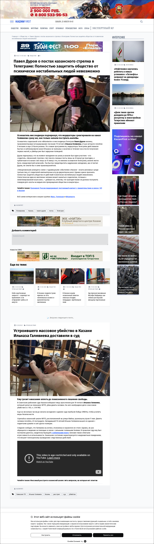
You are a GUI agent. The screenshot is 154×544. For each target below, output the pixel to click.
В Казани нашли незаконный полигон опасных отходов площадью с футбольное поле (72, 297)
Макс (53, 197)
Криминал (59, 28)
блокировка (20, 211)
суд (64, 485)
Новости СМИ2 (16, 250)
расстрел (56, 485)
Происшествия (71, 28)
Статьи (86, 28)
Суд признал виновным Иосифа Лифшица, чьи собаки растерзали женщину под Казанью (97, 296)
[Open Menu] (12, 21)
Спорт (51, 28)
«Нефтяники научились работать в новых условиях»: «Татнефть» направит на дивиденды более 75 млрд (126, 74)
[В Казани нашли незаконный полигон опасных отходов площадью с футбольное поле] (73, 276)
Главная (15, 36)
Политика (44, 28)
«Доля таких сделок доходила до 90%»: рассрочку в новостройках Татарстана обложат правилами (127, 117)
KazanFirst (19, 205)
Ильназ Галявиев (35, 485)
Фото (80, 28)
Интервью (34, 28)
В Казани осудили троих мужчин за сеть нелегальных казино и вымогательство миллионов (46, 297)
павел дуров (41, 211)
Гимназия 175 (21, 485)
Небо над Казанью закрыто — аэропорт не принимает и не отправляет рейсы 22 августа (21, 297)
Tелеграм (60, 197)
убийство (72, 485)
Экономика (24, 28)
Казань (30, 211)
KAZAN (23, 21)
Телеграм (60, 211)
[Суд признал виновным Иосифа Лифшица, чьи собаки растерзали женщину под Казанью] (98, 276)
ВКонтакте (70, 197)
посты (51, 211)
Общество (14, 28)
